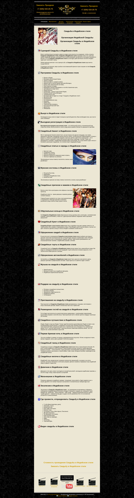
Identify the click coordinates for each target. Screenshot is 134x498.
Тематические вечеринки (70, 22)
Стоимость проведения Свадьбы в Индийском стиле (68, 463)
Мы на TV (42, 486)
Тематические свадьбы (78, 22)
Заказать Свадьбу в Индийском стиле (68, 466)
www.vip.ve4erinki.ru (53, 494)
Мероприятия (52, 21)
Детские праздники (61, 22)
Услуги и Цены (87, 21)
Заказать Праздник (45, 5)
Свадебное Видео (80, 486)
